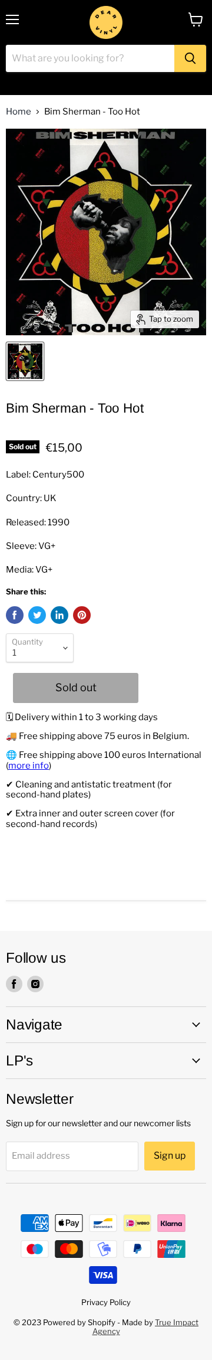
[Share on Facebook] (15, 615)
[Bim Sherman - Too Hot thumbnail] (25, 361)
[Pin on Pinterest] (82, 615)
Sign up (170, 1155)
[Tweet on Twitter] (37, 615)
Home (18, 112)
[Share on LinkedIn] (59, 615)
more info (28, 765)
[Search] (190, 58)
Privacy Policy (106, 1302)
